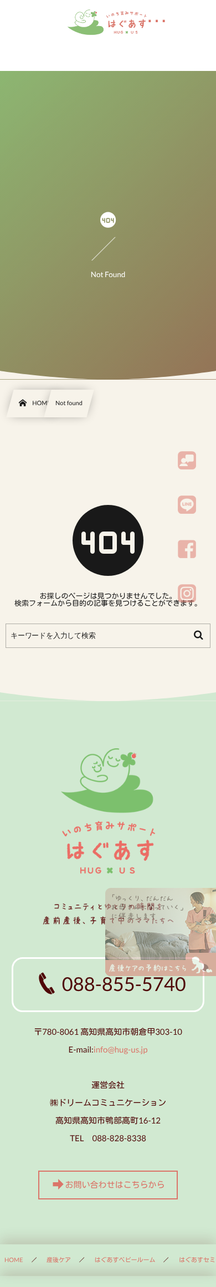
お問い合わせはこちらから (114, 1186)
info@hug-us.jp (121, 1050)
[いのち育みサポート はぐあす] (107, 22)
